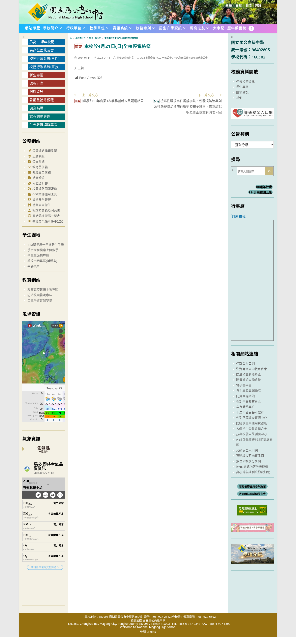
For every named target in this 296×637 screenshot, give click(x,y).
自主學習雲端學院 (39, 300)
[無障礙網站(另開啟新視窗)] (252, 509)
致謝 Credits (148, 631)
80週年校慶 (264, 187)
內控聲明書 (39, 183)
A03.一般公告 (164, 57)
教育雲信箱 (39, 167)
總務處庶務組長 (125, 57)
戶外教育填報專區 (43, 124)
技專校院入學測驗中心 (251, 434)
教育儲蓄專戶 (245, 407)
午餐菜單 (33, 266)
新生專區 (36, 75)
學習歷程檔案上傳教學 (42, 250)
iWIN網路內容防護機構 (252, 466)
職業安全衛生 (41, 205)
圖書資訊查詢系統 (248, 380)
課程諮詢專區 (39, 116)
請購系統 (38, 178)
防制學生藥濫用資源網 (251, 423)
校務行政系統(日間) (44, 58)
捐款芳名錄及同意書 (45, 210)
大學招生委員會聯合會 (251, 428)
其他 (239, 98)
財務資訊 (242, 92)
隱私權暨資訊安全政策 (252, 486)
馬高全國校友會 (41, 50)
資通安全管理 (41, 199)
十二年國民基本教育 (250, 412)
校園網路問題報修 (44, 189)
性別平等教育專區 (248, 401)
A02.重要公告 (147, 57)
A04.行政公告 (181, 57)
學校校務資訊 (245, 81)
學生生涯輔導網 (38, 255)
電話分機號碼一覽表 (45, 216)
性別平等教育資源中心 (251, 418)
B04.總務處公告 (199, 57)
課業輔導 (36, 108)
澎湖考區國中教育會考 (251, 369)
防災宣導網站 (245, 396)
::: (23, 26)
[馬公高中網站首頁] (65, 11)
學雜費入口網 (245, 363)
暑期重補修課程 (41, 100)
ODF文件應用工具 (44, 194)
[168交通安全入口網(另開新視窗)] (252, 115)
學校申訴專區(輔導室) (42, 261)
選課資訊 (36, 91)
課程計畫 (36, 83)
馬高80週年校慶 (41, 42)
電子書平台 (244, 385)
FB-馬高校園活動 (260, 192)
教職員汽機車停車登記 (47, 221)
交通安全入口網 (247, 450)
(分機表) (176, 617)
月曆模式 (239, 216)
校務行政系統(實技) (44, 66)
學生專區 (242, 87)
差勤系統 (38, 156)
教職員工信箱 (41, 172)
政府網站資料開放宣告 (252, 494)
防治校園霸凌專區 (39, 295)
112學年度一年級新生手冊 (45, 244)
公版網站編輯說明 (44, 151)
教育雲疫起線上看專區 (42, 289)
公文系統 (38, 162)
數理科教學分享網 (248, 461)
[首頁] (71, 38)
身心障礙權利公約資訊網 (253, 472)
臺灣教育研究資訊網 (250, 456)
